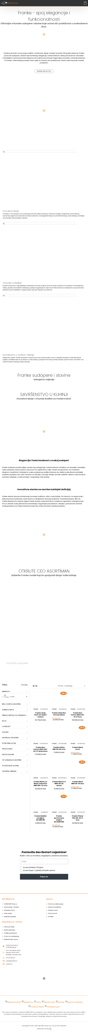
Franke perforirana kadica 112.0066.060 (59, 819)
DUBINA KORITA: (8, 710)
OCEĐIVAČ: (6, 726)
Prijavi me (44, 877)
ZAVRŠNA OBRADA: (9, 771)
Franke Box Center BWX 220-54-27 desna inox (40, 749)
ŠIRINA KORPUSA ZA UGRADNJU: (14, 715)
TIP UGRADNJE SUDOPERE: (12, 760)
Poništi (25, 685)
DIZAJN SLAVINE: (8, 754)
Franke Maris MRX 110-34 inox (77, 783)
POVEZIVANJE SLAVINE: (10, 765)
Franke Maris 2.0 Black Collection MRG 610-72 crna (40, 784)
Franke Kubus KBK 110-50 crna (59, 748)
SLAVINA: (5, 732)
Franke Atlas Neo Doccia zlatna (59, 714)
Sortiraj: (60, 686)
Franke (35, 709)
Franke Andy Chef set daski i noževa (40, 715)
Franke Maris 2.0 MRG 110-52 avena (59, 784)
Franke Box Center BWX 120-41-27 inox (77, 715)
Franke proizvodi (44, 71)
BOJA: (4, 721)
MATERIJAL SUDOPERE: (10, 737)
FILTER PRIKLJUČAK (9, 743)
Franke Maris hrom (77, 748)
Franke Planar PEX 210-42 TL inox (77, 818)
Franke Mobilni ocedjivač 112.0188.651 (40, 818)
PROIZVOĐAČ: (7, 749)
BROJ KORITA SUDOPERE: (11, 704)
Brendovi (6, 691)
